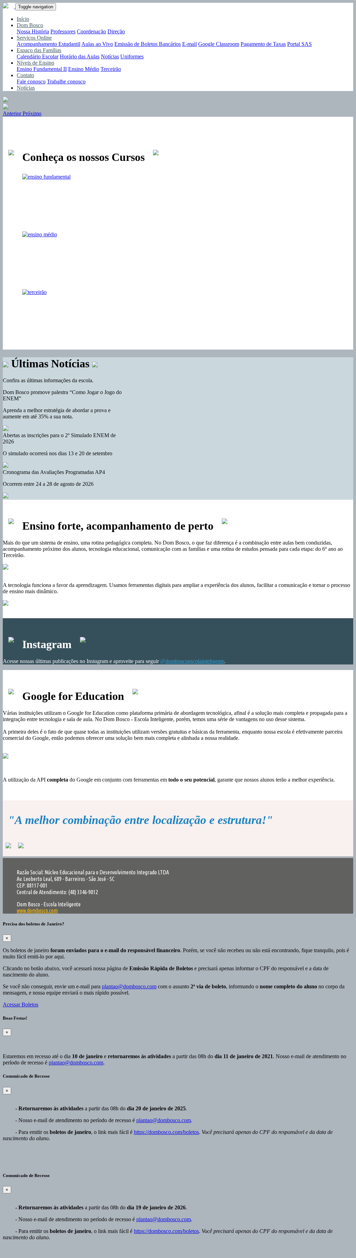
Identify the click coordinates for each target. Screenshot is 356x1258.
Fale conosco (31, 81)
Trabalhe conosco (66, 81)
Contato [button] (25, 75)
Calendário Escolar (37, 56)
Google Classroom (218, 44)
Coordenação (91, 31)
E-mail (189, 44)
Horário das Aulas (79, 56)
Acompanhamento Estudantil (48, 44)
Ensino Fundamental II (42, 69)
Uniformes (132, 56)
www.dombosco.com (37, 910)
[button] (13, 113)
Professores (62, 31)
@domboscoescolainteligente (192, 661)
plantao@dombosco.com (129, 986)
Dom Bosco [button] (30, 25)
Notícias (110, 56)
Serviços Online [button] (34, 38)
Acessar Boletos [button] (20, 1004)
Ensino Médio (83, 69)
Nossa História (33, 31)
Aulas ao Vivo (97, 44)
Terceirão (110, 69)
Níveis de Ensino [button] (35, 63)
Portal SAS (299, 44)
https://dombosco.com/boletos (166, 1132)
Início (23, 19)
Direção (116, 31)
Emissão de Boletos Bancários (147, 44)
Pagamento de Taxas (263, 44)
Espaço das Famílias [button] (39, 50)
